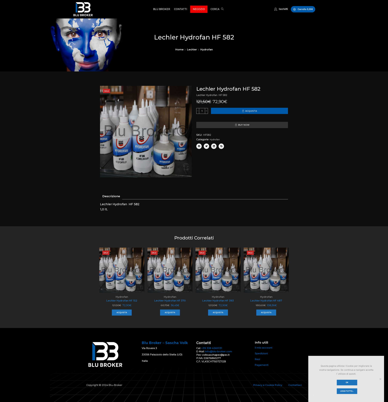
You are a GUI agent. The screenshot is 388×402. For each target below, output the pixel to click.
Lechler (192, 49)
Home (179, 49)
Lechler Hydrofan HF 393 (218, 300)
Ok (347, 382)
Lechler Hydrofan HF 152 (121, 300)
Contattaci (295, 385)
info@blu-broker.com (218, 351)
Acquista (122, 312)
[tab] (111, 196)
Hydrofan (206, 49)
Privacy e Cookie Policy (267, 385)
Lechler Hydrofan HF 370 (170, 300)
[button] (217, 9)
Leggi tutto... (347, 391)
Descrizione (111, 196)
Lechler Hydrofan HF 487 (266, 300)
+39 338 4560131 (211, 348)
